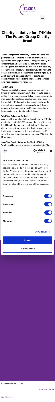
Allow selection (27, 249)
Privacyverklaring (46, 389)
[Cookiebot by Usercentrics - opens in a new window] (34, 151)
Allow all (27, 240)
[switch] (48, 204)
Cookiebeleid (7, 397)
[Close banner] (51, 151)
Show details (41, 232)
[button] (42, 17)
